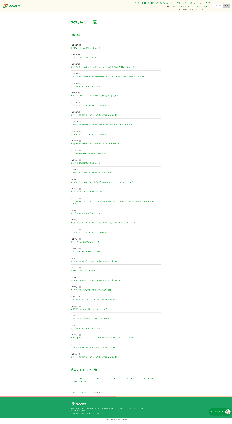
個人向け (176, 6)
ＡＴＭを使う (142, 3)
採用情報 (207, 3)
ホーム (134, 3)
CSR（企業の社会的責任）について (109, 408)
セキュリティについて (125, 408)
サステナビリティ (198, 3)
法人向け (183, 6)
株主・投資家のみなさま (179, 3)
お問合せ (190, 6)
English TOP (206, 6)
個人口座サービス (153, 3)
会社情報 (190, 3)
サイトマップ (197, 6)
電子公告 (97, 408)
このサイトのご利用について (140, 408)
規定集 (72, 408)
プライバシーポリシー (81, 408)
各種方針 (90, 408)
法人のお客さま (165, 3)
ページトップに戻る (230, 420)
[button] (228, 411)
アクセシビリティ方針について (80, 410)
